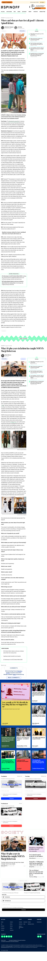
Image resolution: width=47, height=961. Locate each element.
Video (2, 921)
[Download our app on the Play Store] (40, 937)
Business (11, 930)
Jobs (24, 923)
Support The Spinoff (7, 2)
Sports (11, 925)
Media (11, 928)
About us (20, 923)
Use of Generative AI (21, 927)
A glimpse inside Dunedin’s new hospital (12, 656)
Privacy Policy (3, 940)
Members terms (31, 923)
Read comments (13, 677)
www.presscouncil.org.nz (5, 947)
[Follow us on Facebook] (2, 937)
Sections (24, 11)
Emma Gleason (8, 354)
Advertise (25, 921)
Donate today (38, 8)
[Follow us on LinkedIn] (11, 937)
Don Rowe (20, 27)
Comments (23, 358)
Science (2, 930)
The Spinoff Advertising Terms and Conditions (10, 941)
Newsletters (42, 11)
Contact (20, 921)
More (30, 11)
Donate (29, 921)
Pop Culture (9, 11)
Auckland (4, 30)
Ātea (15, 11)
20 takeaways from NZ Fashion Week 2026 (12, 659)
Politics (3, 11)
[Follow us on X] (4, 937)
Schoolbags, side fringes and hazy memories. (12, 283)
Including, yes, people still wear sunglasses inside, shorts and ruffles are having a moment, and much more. (14, 277)
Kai (1, 923)
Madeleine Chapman (9, 27)
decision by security (14, 121)
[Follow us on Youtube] (7, 937)
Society (3, 17)
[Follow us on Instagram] (9, 937)
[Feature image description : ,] (36, 841)
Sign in (43, 2)
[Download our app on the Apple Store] (38, 937)
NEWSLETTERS (23, 880)
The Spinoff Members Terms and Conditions (17, 940)
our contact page (9, 946)
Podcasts (36, 11)
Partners (2, 928)
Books (19, 11)
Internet (2, 925)
